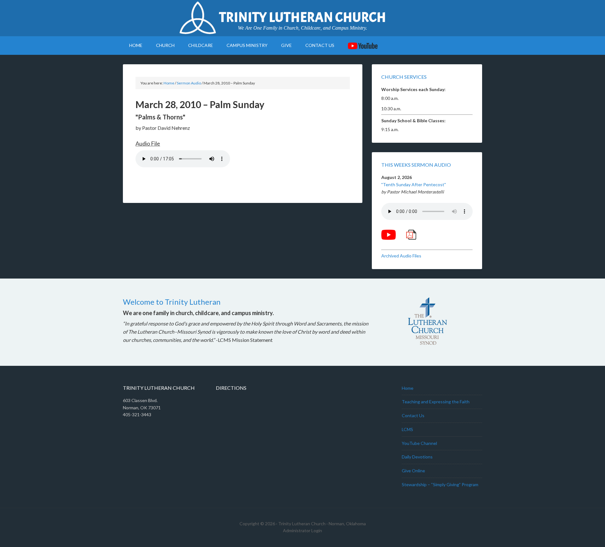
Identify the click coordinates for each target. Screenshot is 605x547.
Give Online (413, 470)
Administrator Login (302, 530)
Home (407, 388)
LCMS (407, 429)
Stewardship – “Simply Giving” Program (440, 484)
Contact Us (413, 415)
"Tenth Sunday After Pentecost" (413, 184)
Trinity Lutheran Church (302, 17)
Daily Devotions (417, 456)
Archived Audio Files (401, 255)
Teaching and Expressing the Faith (436, 401)
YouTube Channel (419, 443)
